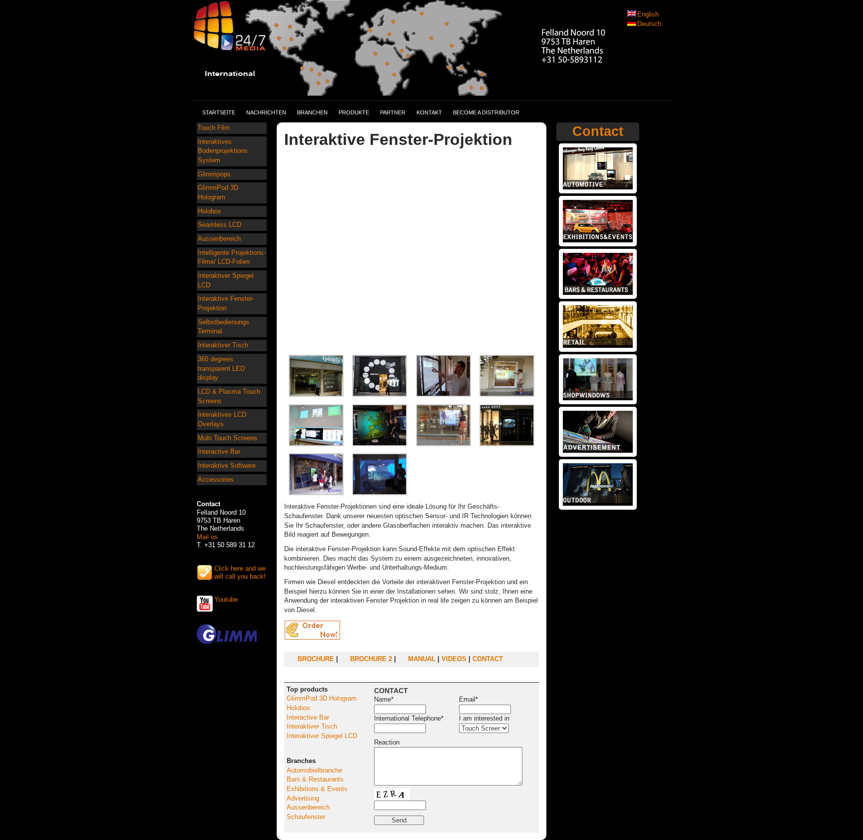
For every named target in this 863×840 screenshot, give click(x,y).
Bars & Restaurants (315, 779)
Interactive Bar (219, 451)
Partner (393, 112)
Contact (597, 131)
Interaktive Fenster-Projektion (226, 303)
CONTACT (487, 659)
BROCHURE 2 (371, 659)
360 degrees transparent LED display (221, 368)
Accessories (216, 479)
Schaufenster (306, 817)
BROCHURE (316, 659)
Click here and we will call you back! (240, 572)
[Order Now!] (313, 637)
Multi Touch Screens (227, 438)
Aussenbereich (219, 238)
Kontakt (429, 112)
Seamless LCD (219, 224)
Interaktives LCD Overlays (222, 419)
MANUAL (421, 659)
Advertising (303, 798)
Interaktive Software (227, 465)
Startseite (218, 112)
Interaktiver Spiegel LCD (226, 280)
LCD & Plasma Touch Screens (229, 396)
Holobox (209, 211)
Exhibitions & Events (317, 789)
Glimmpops (214, 174)
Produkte (354, 112)
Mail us (207, 537)
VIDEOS (453, 659)
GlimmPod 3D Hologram (218, 192)
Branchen (312, 112)
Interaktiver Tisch (223, 345)
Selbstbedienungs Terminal (223, 326)
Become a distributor (486, 112)
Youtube (226, 599)
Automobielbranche (314, 770)
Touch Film (214, 127)
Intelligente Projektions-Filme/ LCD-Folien (232, 257)
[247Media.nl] (413, 90)
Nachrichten (266, 112)
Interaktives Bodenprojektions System (223, 151)
